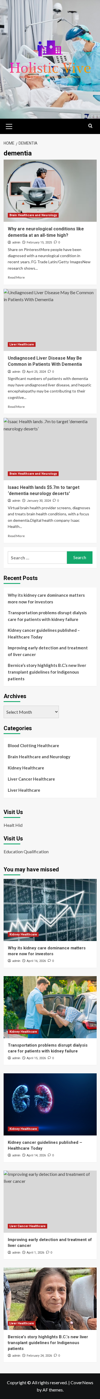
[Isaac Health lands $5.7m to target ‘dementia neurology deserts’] (50, 449)
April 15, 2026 (36, 1058)
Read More (16, 277)
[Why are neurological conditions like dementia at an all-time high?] (50, 191)
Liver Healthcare (21, 344)
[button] (9, 126)
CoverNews (82, 1382)
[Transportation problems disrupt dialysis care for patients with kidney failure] (50, 1007)
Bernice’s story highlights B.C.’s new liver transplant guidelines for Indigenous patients (47, 672)
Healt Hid (13, 825)
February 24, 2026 (39, 1355)
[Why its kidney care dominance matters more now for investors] (50, 910)
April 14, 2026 (36, 1155)
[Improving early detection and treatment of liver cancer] (50, 1202)
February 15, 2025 (39, 242)
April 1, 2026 (35, 1252)
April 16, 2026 (36, 961)
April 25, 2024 (36, 372)
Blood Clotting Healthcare (33, 745)
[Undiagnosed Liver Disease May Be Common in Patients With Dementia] (50, 320)
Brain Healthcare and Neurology (33, 215)
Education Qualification (26, 851)
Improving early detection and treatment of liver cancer (48, 651)
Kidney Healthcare (26, 767)
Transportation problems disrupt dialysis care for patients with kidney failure (47, 616)
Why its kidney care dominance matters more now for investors (46, 598)
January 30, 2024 (39, 501)
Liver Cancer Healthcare (31, 778)
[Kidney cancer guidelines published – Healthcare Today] (50, 1104)
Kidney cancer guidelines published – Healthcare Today (44, 633)
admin (16, 242)
